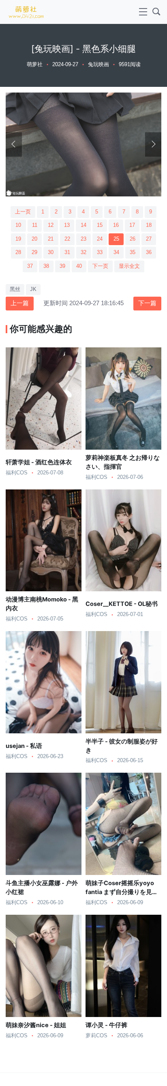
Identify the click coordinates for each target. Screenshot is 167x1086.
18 (149, 225)
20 (34, 239)
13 (67, 225)
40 (79, 266)
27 (149, 239)
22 (67, 239)
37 (30, 266)
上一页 (23, 212)
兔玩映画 (98, 64)
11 (34, 225)
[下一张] (153, 144)
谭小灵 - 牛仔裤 (106, 1025)
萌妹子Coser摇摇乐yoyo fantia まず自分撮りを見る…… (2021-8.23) (120, 892)
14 (83, 225)
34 (116, 252)
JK (33, 289)
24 (100, 239)
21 (51, 239)
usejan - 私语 (24, 746)
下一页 (100, 266)
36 (149, 252)
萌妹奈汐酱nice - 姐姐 (36, 1025)
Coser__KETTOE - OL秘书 (122, 604)
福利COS (17, 473)
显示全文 (129, 266)
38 (46, 266)
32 (83, 252)
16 (116, 225)
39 (62, 266)
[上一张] (14, 144)
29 (34, 252)
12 (51, 225)
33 (100, 252)
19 (18, 239)
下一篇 (147, 303)
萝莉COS (96, 1036)
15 (100, 225)
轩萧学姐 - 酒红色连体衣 (39, 462)
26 (132, 239)
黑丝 (15, 289)
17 (132, 225)
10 (18, 225)
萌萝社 (35, 64)
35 (132, 252)
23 (83, 239)
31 (67, 252)
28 (18, 252)
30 (51, 252)
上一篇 (20, 303)
